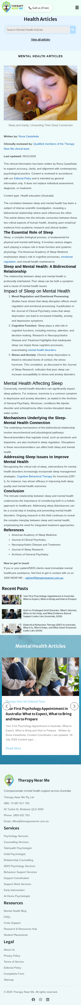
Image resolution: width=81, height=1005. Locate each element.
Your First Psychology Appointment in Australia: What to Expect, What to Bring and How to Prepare (50, 597)
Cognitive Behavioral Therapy (34, 476)
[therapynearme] (12, 7)
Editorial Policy (22, 178)
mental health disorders (42, 349)
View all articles (40, 39)
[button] (77, 7)
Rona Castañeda (29, 136)
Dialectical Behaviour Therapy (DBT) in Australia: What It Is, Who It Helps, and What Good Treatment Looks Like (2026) (49, 628)
